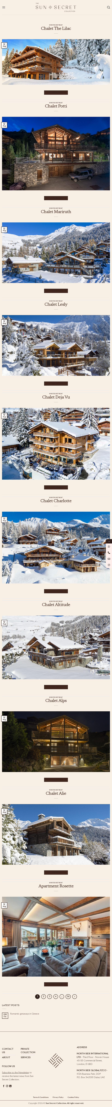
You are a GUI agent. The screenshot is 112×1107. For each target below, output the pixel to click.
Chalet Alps (56, 701)
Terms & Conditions (41, 1097)
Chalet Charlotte (56, 501)
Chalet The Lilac (56, 29)
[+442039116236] (109, 553)
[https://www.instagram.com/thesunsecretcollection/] (109, 565)
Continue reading (56, 92)
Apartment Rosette (56, 886)
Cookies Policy (73, 1097)
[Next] (74, 996)
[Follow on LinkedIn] (10, 1086)
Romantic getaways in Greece (24, 1014)
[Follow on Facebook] (4, 1086)
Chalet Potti (56, 106)
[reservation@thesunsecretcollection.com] (109, 559)
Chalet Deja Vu (56, 397)
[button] (3, 7)
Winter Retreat (56, 25)
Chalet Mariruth (56, 212)
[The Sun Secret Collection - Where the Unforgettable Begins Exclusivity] (56, 7)
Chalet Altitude (56, 605)
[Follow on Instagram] (7, 1086)
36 (68, 997)
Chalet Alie (56, 794)
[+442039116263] (109, 546)
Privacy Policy (58, 1097)
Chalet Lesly (56, 305)
